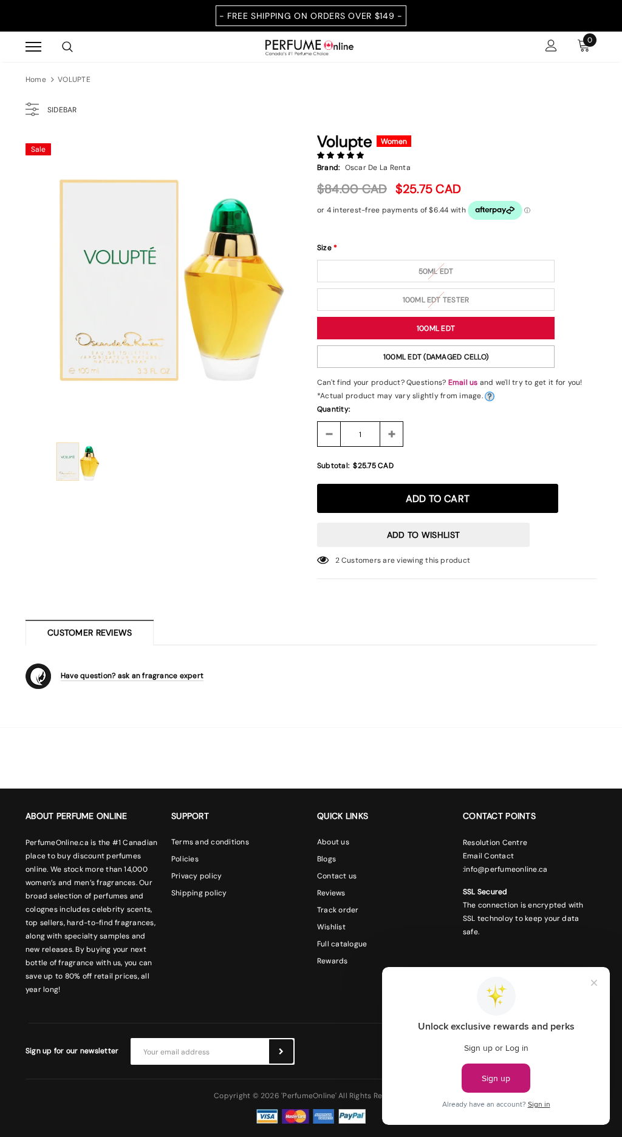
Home (36, 79)
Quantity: (333, 409)
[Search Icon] (67, 46)
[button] (341, 155)
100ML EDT (436, 328)
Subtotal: (333, 465)
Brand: (328, 167)
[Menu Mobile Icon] (33, 47)
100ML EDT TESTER (436, 300)
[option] (165, 276)
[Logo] (309, 46)
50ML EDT (436, 271)
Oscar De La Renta (378, 167)
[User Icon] (551, 47)
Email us (463, 382)
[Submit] (281, 1051)
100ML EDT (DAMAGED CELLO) (435, 357)
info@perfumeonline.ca (505, 869)
